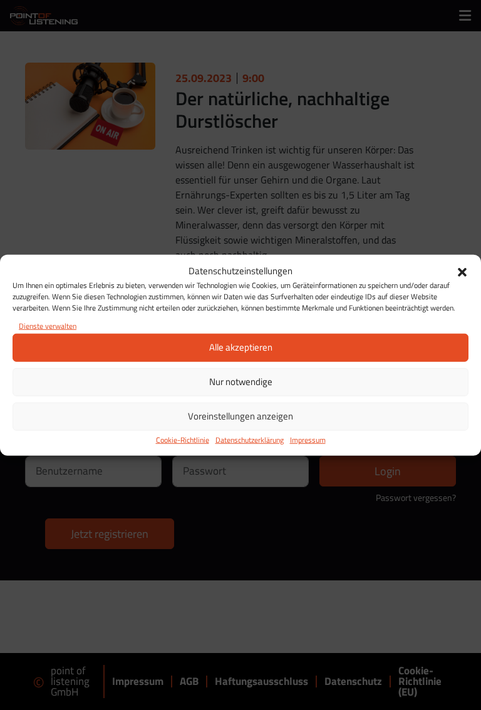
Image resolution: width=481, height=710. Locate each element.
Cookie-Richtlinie (182, 439)
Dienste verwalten (47, 325)
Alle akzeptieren (240, 347)
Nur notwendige (240, 381)
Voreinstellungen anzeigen (240, 416)
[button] (462, 271)
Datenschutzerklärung (249, 439)
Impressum (308, 439)
